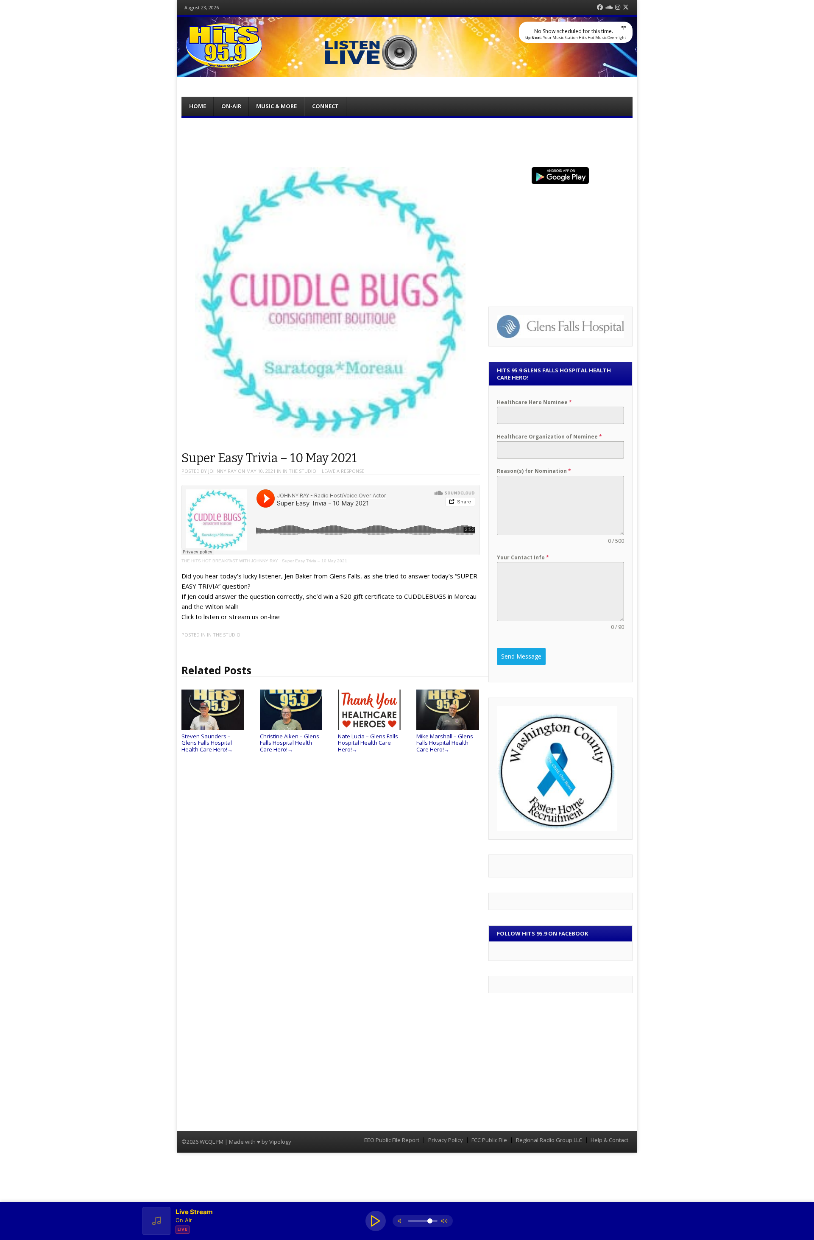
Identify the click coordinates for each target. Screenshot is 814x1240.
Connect (325, 106)
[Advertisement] (407, 141)
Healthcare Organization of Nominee (549, 436)
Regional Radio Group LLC (549, 1140)
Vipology (280, 1141)
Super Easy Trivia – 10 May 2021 (314, 561)
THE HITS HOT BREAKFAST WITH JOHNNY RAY (229, 561)
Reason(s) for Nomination (534, 471)
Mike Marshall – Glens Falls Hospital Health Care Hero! (444, 742)
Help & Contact (609, 1140)
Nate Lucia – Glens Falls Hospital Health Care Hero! (368, 742)
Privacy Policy (445, 1140)
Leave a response (343, 471)
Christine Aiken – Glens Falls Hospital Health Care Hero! (289, 742)
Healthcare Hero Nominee (534, 402)
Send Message (521, 656)
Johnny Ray (222, 471)
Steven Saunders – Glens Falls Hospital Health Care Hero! (207, 742)
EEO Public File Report (391, 1140)
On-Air (231, 106)
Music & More (276, 106)
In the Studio (299, 471)
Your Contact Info (523, 557)
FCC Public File (489, 1140)
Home (197, 106)
